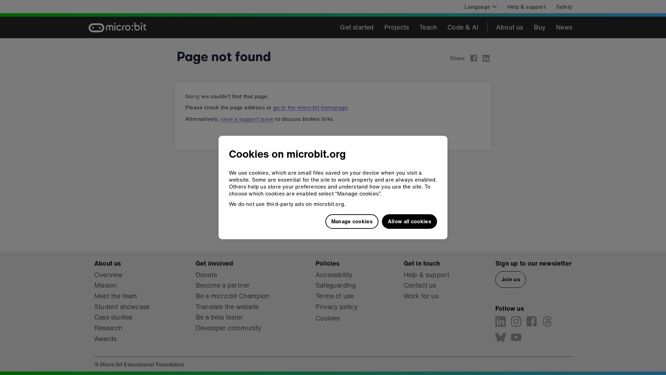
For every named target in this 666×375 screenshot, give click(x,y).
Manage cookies (352, 221)
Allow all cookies (409, 221)
